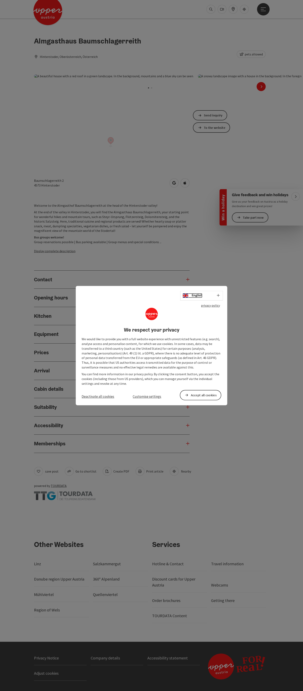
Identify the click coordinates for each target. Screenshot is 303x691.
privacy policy (210, 305)
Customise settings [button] (147, 396)
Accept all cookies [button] (204, 395)
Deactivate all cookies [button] (98, 396)
